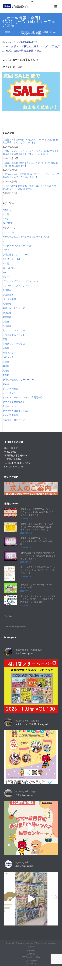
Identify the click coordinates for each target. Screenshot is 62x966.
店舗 (5, 339)
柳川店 (9, 50)
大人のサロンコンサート (15, 330)
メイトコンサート (11, 393)
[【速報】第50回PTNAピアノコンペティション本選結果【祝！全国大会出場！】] (10, 541)
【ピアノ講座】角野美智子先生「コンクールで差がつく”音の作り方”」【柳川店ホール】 (31, 187)
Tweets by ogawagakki (15, 626)
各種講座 (7, 326)
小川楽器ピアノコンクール (16, 254)
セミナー (7, 277)
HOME (31, 947)
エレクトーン (9, 241)
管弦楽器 (18, 50)
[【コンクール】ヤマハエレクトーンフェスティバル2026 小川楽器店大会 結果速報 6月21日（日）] (10, 600)
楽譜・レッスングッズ (14, 308)
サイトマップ (31, 964)
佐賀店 (6, 348)
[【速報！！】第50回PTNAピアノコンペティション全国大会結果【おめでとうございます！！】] (10, 512)
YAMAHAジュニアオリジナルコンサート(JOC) (26, 236)
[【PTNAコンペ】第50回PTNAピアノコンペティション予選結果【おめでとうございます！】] (10, 556)
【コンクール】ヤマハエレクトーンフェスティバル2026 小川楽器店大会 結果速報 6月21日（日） (38, 599)
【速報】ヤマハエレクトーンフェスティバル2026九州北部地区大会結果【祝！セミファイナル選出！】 (31, 152)
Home (7, 32)
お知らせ (7, 210)
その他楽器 (8, 294)
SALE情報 (25, 32)
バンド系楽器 (23, 46)
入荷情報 (7, 303)
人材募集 (31, 954)
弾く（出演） (9, 268)
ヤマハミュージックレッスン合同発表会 (23, 397)
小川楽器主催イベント (14, 335)
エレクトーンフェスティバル (17, 245)
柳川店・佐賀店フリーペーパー (18, 379)
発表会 (6, 384)
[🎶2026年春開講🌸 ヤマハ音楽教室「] (31, 828)
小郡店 (6, 361)
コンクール (8, 232)
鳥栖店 (37, 50)
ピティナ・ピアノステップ (16, 286)
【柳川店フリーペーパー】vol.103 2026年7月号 (36, 586)
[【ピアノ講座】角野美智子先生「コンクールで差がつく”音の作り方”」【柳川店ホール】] (10, 573)
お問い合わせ (31, 960)
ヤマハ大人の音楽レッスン (16, 411)
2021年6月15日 (29, 42)
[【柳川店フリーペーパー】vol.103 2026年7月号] (10, 588)
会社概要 (31, 950)
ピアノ (6, 250)
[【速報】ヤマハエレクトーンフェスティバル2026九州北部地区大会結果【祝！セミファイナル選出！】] (10, 527)
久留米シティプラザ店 (42, 46)
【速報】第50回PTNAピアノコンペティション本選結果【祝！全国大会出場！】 (30, 164)
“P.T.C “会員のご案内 (31, 957)
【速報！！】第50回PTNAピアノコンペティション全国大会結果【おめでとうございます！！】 (30, 141)
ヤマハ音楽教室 (10, 415)
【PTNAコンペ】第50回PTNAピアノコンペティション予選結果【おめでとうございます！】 (31, 175)
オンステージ (9, 227)
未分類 (6, 375)
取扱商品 (7, 290)
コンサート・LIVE (12, 259)
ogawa (9, 42)
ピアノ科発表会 (10, 388)
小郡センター (9, 357)
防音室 (6, 321)
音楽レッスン (9, 406)
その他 (6, 214)
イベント (15, 32)
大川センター (9, 353)
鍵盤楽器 (28, 50)
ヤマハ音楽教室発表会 (14, 402)
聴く (5, 272)
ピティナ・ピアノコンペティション (20, 281)
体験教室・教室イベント (15, 419)
